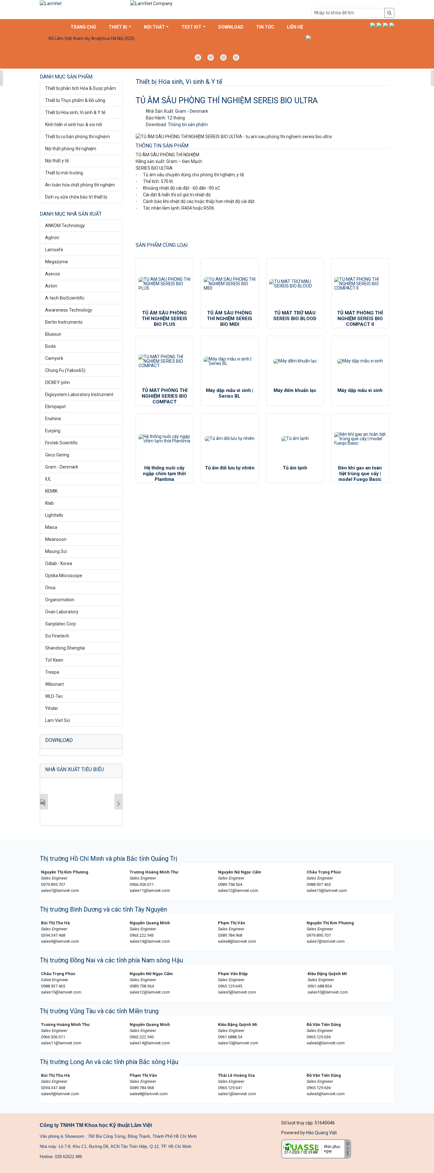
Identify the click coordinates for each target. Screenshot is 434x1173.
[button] (372, 25)
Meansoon (55, 539)
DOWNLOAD (230, 27)
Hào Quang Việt (321, 1132)
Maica (51, 527)
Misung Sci (56, 551)
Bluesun (53, 334)
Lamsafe (54, 249)
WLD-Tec (54, 696)
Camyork (54, 358)
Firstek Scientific (61, 442)
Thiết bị (118, 27)
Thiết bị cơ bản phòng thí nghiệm (77, 136)
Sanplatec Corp (60, 623)
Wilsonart (54, 684)
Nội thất (154, 27)
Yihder (51, 708)
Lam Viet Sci (57, 720)
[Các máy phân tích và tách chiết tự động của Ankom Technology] (217, 51)
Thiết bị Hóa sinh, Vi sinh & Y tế (75, 112)
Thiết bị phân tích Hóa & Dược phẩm (80, 88)
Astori (51, 285)
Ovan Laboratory (61, 611)
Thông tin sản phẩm (188, 124)
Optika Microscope (63, 575)
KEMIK (51, 491)
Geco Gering (57, 454)
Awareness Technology (68, 310)
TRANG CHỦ (83, 27)
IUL (48, 479)
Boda (50, 346)
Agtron (52, 237)
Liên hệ (295, 27)
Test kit (191, 27)
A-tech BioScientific (65, 297)
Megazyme (56, 261)
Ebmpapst (55, 406)
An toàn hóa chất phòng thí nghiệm (80, 184)
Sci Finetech (57, 635)
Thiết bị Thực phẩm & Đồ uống (75, 100)
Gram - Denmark (61, 466)
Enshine (53, 418)
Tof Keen (54, 660)
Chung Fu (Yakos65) (65, 370)
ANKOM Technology (65, 225)
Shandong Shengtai (65, 648)
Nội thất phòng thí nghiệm (70, 148)
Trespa (52, 672)
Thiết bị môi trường (64, 172)
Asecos (52, 273)
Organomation (59, 599)
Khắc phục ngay (332, 1148)
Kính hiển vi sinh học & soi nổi (73, 124)
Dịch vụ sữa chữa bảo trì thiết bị (76, 196)
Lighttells (54, 515)
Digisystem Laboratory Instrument (79, 394)
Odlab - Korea (58, 563)
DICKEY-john (57, 382)
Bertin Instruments (64, 322)
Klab (49, 503)
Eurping (52, 430)
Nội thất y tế (57, 160)
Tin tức (265, 27)
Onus (50, 587)
